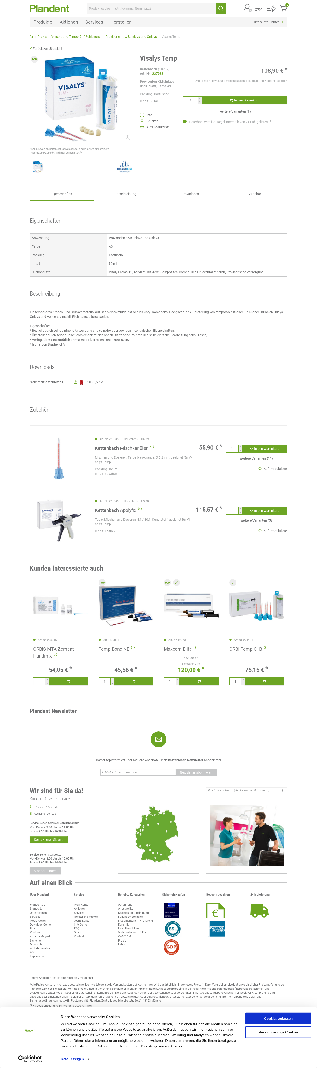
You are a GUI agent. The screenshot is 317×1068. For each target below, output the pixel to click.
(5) (256, 520)
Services (35, 916)
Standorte (36, 908)
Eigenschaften (62, 194)
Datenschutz (38, 944)
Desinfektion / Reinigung (133, 912)
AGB (32, 952)
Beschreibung (126, 194)
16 (269, 120)
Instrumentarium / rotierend (135, 920)
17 (81, 152)
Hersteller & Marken (86, 916)
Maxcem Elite (178, 649)
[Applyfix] (59, 520)
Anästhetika (125, 908)
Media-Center (38, 920)
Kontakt (79, 936)
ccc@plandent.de (45, 813)
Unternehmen (38, 912)
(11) (256, 458)
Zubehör (255, 194)
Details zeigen (72, 1059)
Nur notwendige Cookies (278, 1032)
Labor (121, 944)
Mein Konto (81, 904)
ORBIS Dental (82, 920)
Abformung (125, 904)
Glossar (79, 932)
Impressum (37, 956)
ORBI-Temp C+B (245, 649)
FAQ (76, 928)
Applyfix (115, 510)
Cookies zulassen (278, 1019)
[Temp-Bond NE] (126, 606)
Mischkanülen (122, 448)
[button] (247, 8)
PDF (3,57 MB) (96, 382)
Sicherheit (36, 940)
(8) (235, 111)
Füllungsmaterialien (130, 916)
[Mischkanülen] (59, 458)
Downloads (191, 194)
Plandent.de (37, 904)
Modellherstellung (129, 928)
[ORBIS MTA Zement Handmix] (60, 606)
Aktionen (79, 908)
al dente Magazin (41, 936)
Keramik (123, 924)
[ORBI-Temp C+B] (257, 606)
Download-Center (41, 924)
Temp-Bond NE (114, 649)
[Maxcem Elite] (191, 606)
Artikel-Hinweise (40, 948)
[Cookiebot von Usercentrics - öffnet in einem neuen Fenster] (30, 1058)
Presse (34, 928)
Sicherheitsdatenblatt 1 (46, 382)
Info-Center (81, 924)
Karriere (35, 932)
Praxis (122, 940)
